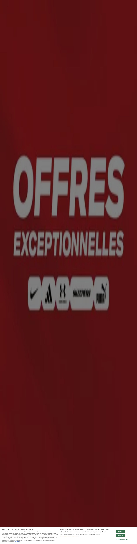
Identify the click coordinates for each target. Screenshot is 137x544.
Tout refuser (120, 535)
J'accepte (120, 531)
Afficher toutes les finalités (122, 539)
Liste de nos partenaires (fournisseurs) (69, 536)
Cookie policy (17, 541)
